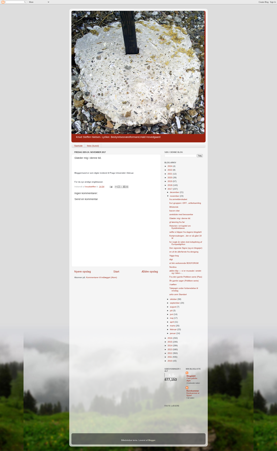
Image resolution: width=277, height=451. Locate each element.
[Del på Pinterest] (127, 186)
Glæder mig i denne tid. (180, 218)
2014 (170, 346)
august (173, 307)
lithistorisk (173, 207)
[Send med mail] (116, 186)
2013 (170, 349)
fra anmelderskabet (178, 199)
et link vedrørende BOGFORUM (184, 263)
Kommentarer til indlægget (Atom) (101, 277)
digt (171, 259)
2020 (170, 178)
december (175, 192)
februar (173, 329)
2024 (170, 166)
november (175, 196)
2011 (170, 357)
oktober (173, 299)
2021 (170, 174)
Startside (78, 146)
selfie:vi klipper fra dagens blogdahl (185, 232)
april (172, 322)
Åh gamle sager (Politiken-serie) (184, 281)
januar (173, 333)
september (175, 303)
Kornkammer (193, 391)
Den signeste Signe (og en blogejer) (185, 248)
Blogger (151, 440)
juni (172, 314)
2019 (170, 181)
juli (171, 311)
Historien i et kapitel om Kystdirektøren (180, 227)
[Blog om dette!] (118, 186)
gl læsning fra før (177, 222)
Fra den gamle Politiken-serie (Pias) (185, 277)
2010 (170, 361)
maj (172, 318)
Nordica (172, 267)
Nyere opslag (82, 271)
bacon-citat (174, 211)
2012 (170, 353)
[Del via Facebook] (124, 186)
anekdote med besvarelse (181, 214)
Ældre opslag (150, 271)
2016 (170, 338)
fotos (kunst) (93, 146)
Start (116, 271)
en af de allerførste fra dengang (183, 252)
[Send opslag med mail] (111, 187)
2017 (170, 189)
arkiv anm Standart (178, 294)
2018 (170, 185)
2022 (170, 170)
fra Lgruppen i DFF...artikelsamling (185, 203)
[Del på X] (121, 186)
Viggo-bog (174, 256)
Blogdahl (191, 376)
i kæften (173, 284)
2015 (170, 342)
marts (173, 326)
